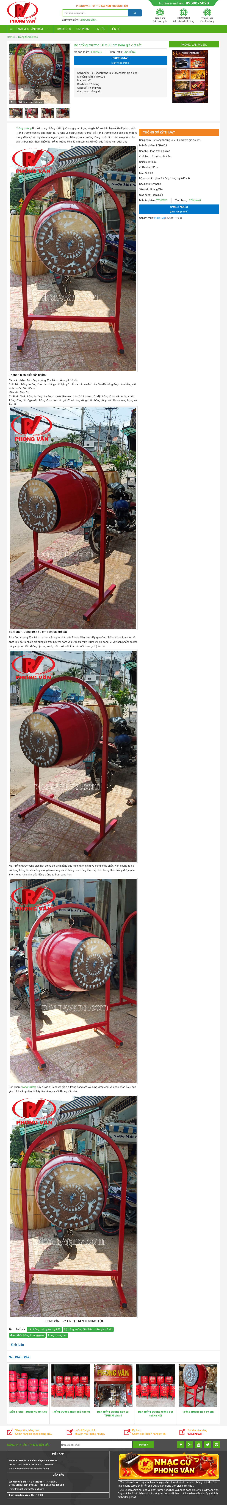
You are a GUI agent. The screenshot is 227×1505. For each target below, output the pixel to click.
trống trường (28, 1087)
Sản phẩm (82, 29)
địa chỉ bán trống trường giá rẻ (27, 1335)
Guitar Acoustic (88, 19)
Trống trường (24, 128)
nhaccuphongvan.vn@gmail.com (32, 1468)
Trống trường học (28, 37)
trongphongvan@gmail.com (29, 1489)
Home (10, 37)
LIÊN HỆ (115, 29)
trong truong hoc (57, 1335)
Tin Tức (100, 29)
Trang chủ (63, 29)
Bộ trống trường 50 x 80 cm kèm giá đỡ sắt (88, 1329)
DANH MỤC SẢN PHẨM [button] (29, 29)
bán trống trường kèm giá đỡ (44, 1329)
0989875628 (197, 3)
